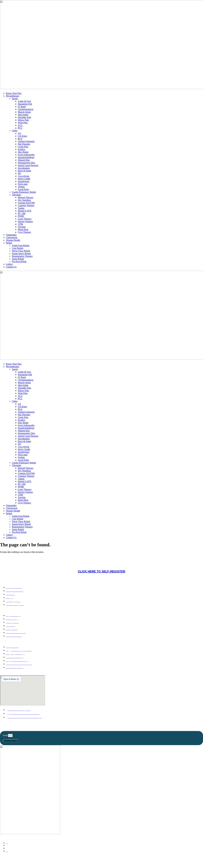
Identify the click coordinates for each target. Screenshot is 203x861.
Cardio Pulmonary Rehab (24, 192)
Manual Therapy (25, 197)
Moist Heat (23, 229)
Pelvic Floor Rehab (21, 251)
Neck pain (22, 184)
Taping (21, 208)
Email (5, 735)
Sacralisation (24, 168)
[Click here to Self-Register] (101, 561)
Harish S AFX (24, 211)
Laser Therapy (25, 219)
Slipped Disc (24, 160)
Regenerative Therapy (22, 256)
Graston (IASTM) (26, 202)
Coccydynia (23, 176)
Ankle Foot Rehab (20, 245)
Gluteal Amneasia (26, 141)
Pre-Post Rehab (19, 261)
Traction (22, 227)
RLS (20, 138)
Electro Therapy (25, 221)
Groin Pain (23, 146)
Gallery (9, 264)
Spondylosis (23, 181)
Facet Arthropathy (26, 154)
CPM (20, 224)
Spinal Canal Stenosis (28, 165)
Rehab (9, 243)
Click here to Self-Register (101, 571)
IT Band (22, 106)
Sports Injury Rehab (21, 253)
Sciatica (21, 149)
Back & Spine (24, 170)
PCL (20, 128)
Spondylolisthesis (26, 157)
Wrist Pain (22, 122)
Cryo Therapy (24, 232)
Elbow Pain (23, 120)
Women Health (13, 240)
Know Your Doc (14, 93)
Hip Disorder (24, 144)
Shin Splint (23, 114)
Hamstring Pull (25, 104)
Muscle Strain (24, 112)
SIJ (19, 173)
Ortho (14, 130)
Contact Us (11, 267)
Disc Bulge (23, 152)
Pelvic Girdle (24, 178)
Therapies (16, 194)
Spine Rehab (18, 259)
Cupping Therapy (26, 205)
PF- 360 (21, 213)
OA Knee (22, 136)
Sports (15, 98)
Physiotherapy (12, 96)
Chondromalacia (25, 109)
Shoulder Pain (24, 117)
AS (19, 133)
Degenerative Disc (26, 162)
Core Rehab (17, 248)
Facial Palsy (23, 189)
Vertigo (21, 186)
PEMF (21, 216)
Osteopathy (11, 235)
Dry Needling (24, 200)
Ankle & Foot (24, 101)
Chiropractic (12, 237)
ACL (20, 125)
